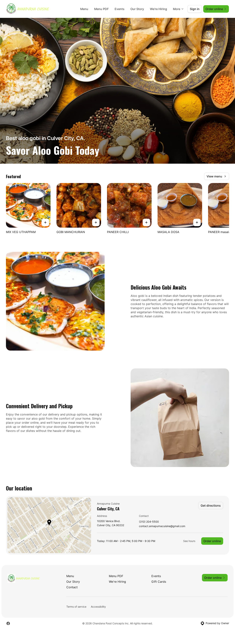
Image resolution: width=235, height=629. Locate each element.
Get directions (211, 505)
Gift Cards (158, 581)
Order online (212, 541)
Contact (72, 587)
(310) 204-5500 (149, 522)
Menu (84, 9)
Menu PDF (101, 9)
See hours (189, 541)
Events (119, 9)
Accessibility (98, 606)
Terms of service (76, 606)
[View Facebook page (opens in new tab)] (8, 623)
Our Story (137, 9)
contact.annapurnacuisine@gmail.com (162, 526)
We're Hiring (158, 9)
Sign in (195, 9)
